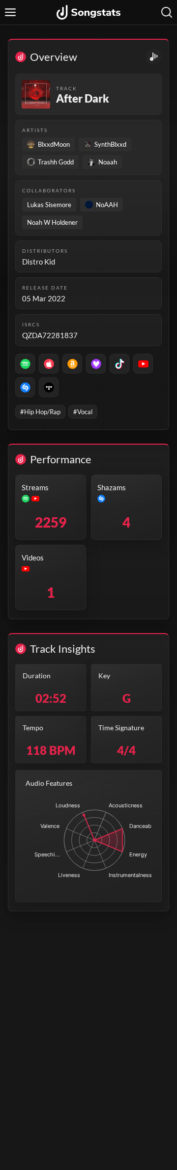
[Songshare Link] (154, 57)
